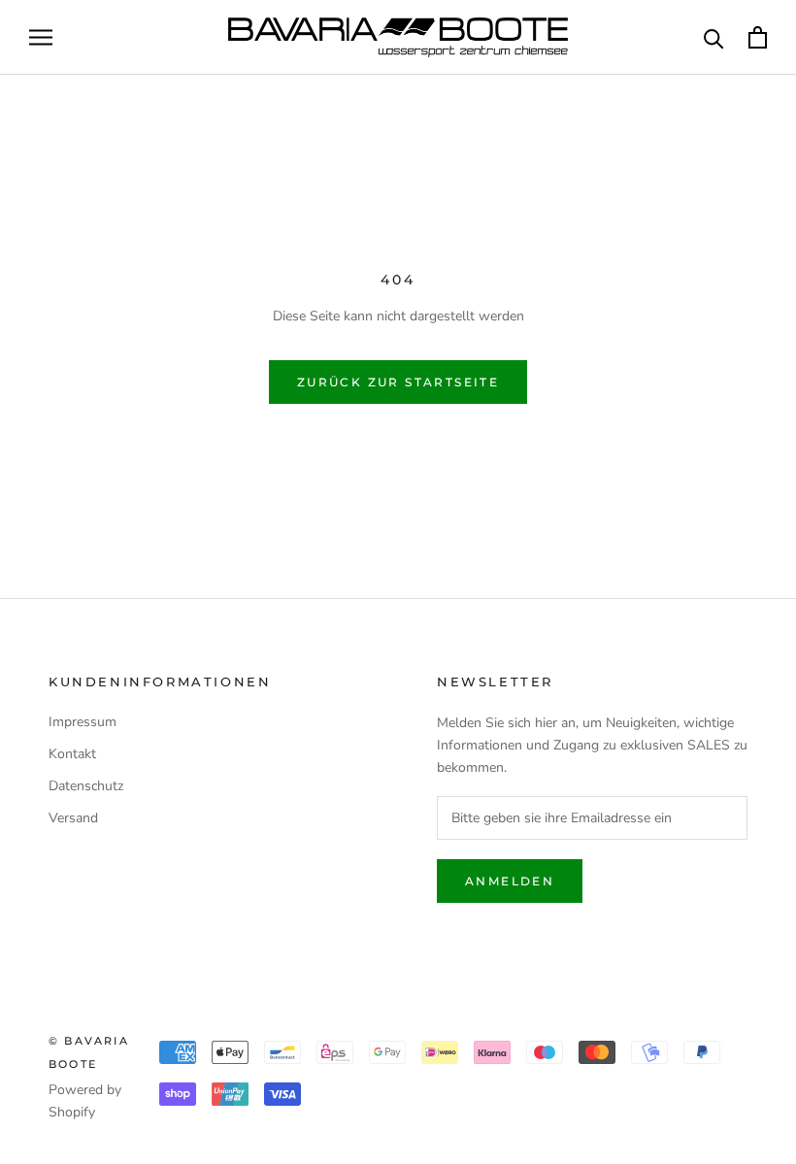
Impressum (82, 722)
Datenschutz (86, 786)
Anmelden (509, 881)
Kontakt (72, 754)
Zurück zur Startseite (398, 382)
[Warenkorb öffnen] (757, 37)
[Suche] (714, 37)
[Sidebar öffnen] (40, 37)
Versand (73, 818)
